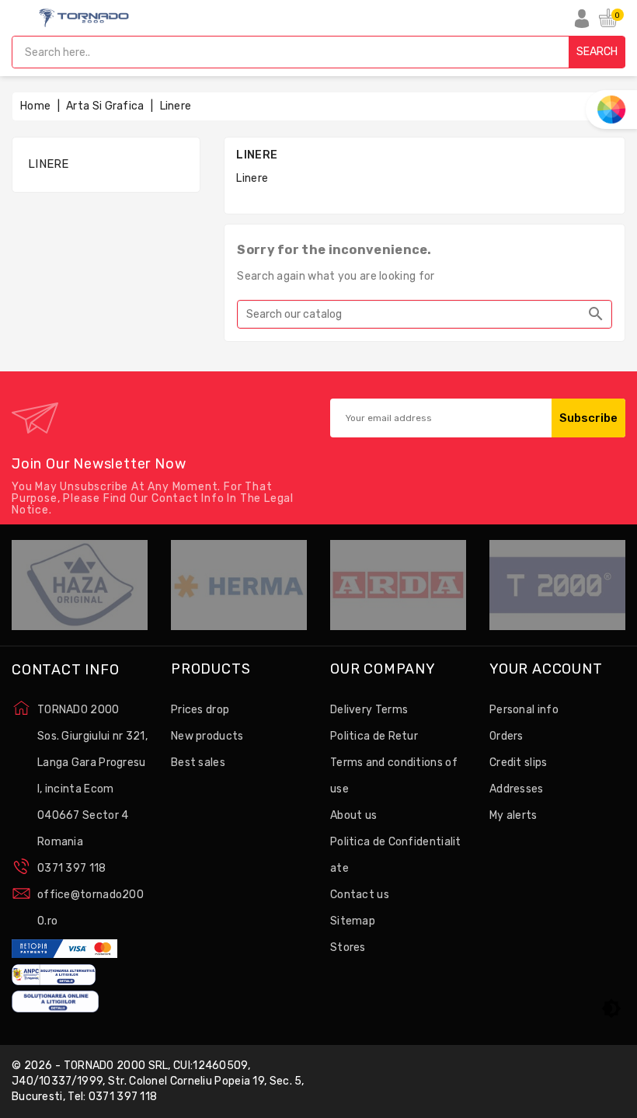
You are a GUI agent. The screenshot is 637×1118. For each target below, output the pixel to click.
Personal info (524, 709)
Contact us (359, 894)
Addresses (516, 789)
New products (207, 736)
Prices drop (200, 709)
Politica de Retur (374, 736)
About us (353, 815)
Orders (506, 736)
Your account (546, 669)
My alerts (513, 815)
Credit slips (518, 762)
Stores (348, 947)
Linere (48, 164)
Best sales (198, 762)
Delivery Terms (369, 709)
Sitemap (352, 921)
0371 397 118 (71, 868)
